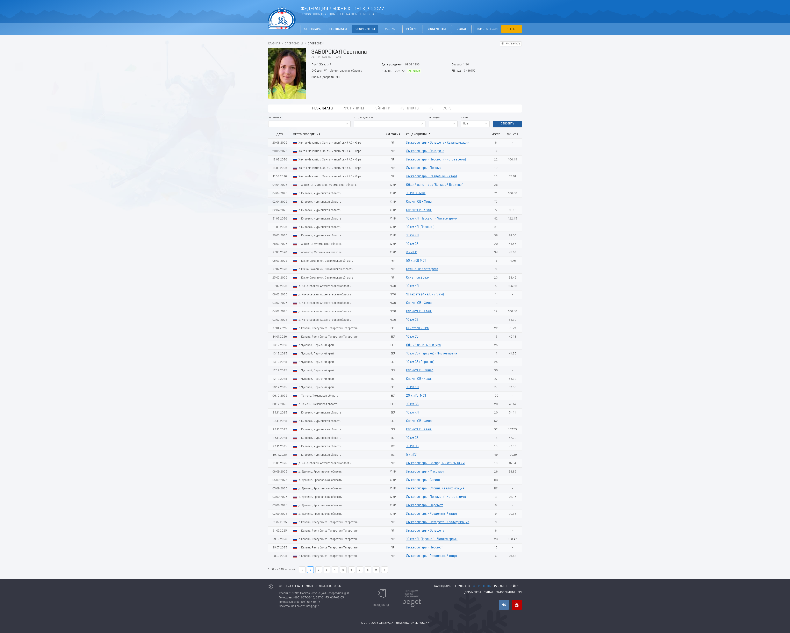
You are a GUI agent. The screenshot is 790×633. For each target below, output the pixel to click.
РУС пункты (353, 108)
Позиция (434, 118)
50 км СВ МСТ (416, 260)
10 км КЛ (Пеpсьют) (420, 227)
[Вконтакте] (504, 605)
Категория (275, 118)
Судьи (461, 29)
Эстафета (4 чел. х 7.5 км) (425, 294)
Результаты (338, 29)
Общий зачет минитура (423, 345)
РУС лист (390, 29)
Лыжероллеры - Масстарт (425, 471)
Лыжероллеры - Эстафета (425, 151)
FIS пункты (409, 108)
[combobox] (309, 124)
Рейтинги (381, 108)
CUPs (447, 108)
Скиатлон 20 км (417, 277)
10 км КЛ (412, 235)
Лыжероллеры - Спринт (423, 480)
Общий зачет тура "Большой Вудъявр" (434, 185)
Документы (437, 29)
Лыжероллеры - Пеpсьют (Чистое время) (436, 159)
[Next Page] (384, 569)
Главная (274, 43)
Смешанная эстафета (422, 269)
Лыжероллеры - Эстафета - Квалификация (437, 142)
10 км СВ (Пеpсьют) (420, 362)
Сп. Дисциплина (364, 118)
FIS (512, 29)
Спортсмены (365, 29)
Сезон (464, 118)
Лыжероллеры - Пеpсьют (424, 168)
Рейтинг (412, 29)
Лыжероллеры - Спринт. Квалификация (435, 488)
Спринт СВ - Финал (419, 201)
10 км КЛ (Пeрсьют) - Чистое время (432, 218)
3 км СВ (411, 252)
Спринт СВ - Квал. (419, 210)
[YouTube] (517, 605)
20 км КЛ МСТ (416, 395)
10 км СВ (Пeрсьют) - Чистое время (431, 353)
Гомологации (487, 29)
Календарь (312, 29)
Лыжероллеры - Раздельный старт (431, 176)
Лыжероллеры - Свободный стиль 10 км (435, 463)
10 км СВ (412, 244)
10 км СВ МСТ (416, 193)
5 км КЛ (411, 454)
